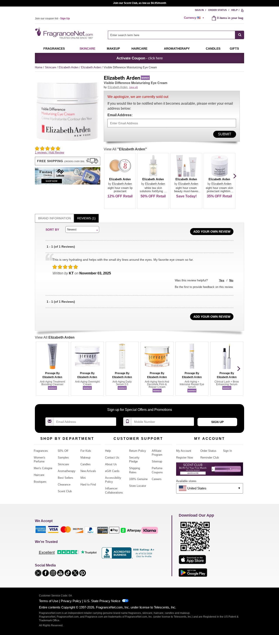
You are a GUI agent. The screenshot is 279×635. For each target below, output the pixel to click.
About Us (111, 464)
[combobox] (176, 35)
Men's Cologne (43, 468)
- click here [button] (139, 58)
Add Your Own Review (211, 231)
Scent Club (65, 491)
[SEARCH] (239, 35)
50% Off (63, 450)
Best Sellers (65, 477)
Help (234, 10)
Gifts (234, 48)
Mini (83, 477)
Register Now (184, 457)
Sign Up (217, 422)
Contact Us (112, 457)
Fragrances (54, 48)
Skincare (87, 48)
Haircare (139, 48)
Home (38, 67)
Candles (85, 464)
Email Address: (120, 115)
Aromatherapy (66, 471)
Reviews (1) (86, 218)
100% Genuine (138, 479)
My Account (183, 450)
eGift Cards (112, 471)
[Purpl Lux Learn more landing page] (209, 470)
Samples (63, 457)
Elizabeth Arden (69, 67)
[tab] (54, 218)
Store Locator (137, 485)
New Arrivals (88, 471)
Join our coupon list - (52, 18)
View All (125, 149)
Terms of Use (48, 601)
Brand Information (54, 218)
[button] (67, 161)
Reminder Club (209, 457)
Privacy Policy (71, 601)
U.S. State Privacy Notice (102, 601)
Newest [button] (72, 229)
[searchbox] (171, 35)
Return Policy (137, 450)
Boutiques (40, 481)
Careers (157, 479)
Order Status (217, 10)
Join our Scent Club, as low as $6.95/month (139, 3)
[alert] (194, 17)
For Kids (85, 450)
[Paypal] (90, 530)
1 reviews (41, 152)
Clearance (64, 484)
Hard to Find (88, 484)
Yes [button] (221, 280)
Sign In (199, 10)
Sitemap (157, 461)
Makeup (113, 48)
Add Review (56, 152)
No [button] (231, 280)
